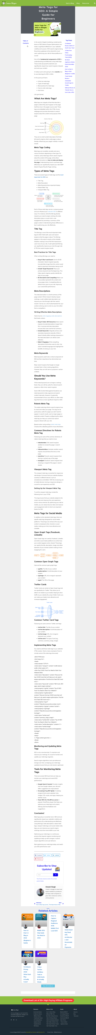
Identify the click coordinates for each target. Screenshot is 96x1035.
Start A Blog (70, 3)
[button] (94, 3)
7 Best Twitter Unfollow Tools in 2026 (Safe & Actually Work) (41, 974)
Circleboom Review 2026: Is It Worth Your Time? (69, 46)
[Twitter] (11, 1019)
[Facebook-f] (13, 1019)
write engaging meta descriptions (52, 316)
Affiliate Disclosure (58, 1032)
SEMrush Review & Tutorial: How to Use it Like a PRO (70, 90)
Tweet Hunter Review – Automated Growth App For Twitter (69, 80)
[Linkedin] (16, 1019)
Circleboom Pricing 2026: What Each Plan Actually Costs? (27, 974)
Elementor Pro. (42, 1032)
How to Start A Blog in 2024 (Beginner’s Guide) (70, 71)
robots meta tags (56, 424)
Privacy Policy (50, 1032)
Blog (78, 3)
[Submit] (55, 874)
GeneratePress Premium (31, 1032)
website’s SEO (52, 211)
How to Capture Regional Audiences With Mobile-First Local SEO (55, 923)
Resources (85, 3)
